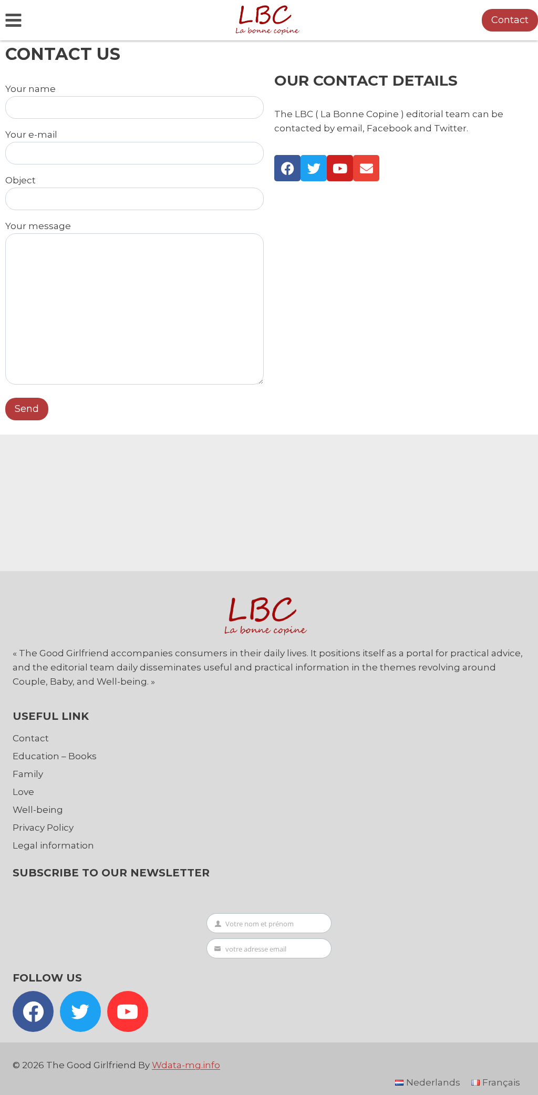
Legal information (53, 845)
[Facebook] (287, 168)
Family (28, 774)
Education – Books (55, 756)
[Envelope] (366, 168)
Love (23, 792)
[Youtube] (340, 168)
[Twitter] (314, 168)
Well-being (38, 809)
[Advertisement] (272, 500)
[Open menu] (13, 20)
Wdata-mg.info (186, 1065)
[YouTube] (127, 1011)
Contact (510, 20)
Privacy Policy (43, 827)
